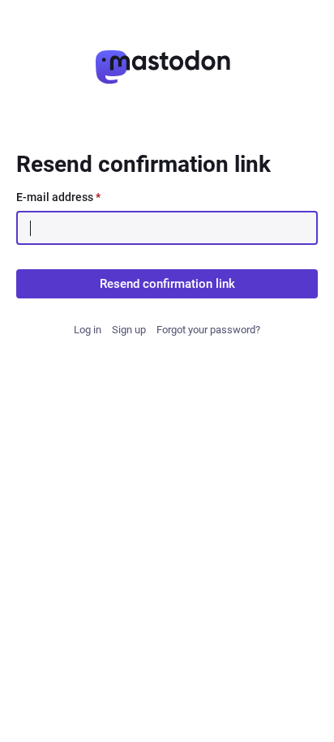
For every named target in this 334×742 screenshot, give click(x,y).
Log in (87, 330)
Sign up (129, 330)
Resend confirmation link (167, 284)
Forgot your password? (208, 330)
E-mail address (58, 197)
